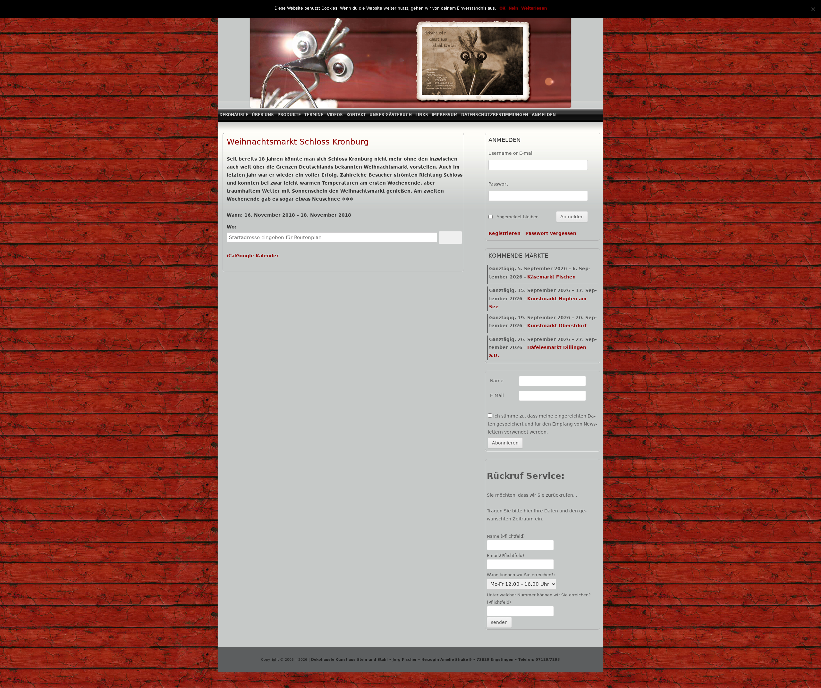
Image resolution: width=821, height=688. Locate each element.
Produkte (289, 114)
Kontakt (356, 114)
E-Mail (497, 395)
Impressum (445, 114)
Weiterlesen (534, 8)
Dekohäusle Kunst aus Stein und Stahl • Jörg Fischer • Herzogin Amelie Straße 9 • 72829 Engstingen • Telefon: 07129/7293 (435, 660)
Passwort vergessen (550, 233)
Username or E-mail (511, 153)
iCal (231, 255)
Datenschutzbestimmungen (494, 114)
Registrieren (504, 233)
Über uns (263, 114)
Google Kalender (257, 255)
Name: (506, 536)
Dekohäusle (233, 114)
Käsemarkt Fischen (551, 276)
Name (497, 380)
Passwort (498, 184)
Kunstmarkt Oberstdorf (557, 325)
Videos (335, 114)
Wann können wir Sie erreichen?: (521, 574)
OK (502, 8)
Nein (513, 8)
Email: (505, 555)
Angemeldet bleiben (517, 216)
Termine (313, 114)
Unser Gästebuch (390, 114)
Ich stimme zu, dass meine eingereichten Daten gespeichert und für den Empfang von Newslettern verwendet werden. (542, 424)
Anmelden (544, 114)
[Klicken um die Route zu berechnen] (450, 237)
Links (421, 114)
